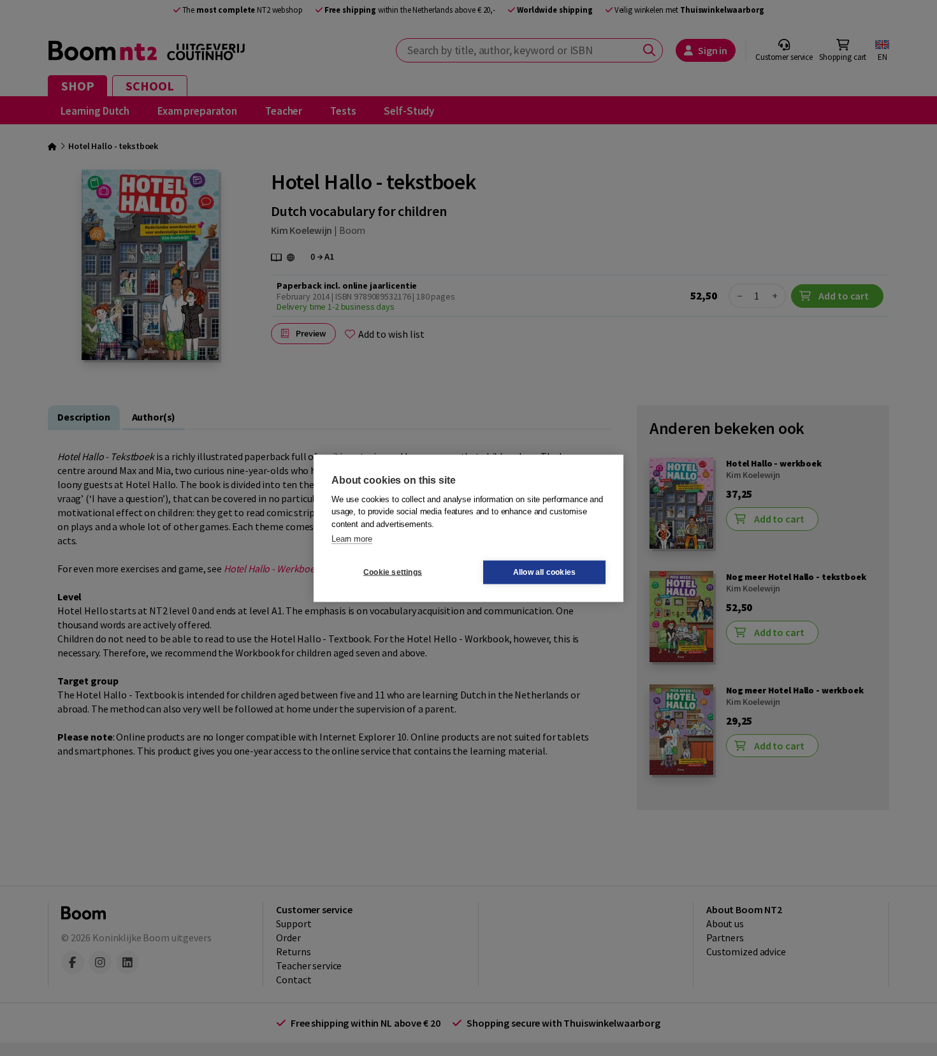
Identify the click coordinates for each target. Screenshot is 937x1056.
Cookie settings (392, 572)
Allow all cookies (544, 572)
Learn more (351, 539)
